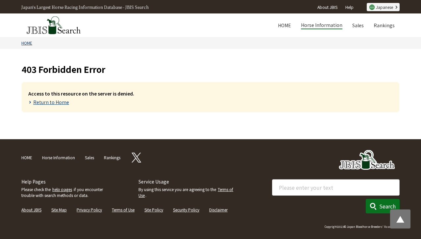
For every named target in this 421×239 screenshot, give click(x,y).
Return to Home (51, 102)
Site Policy (153, 209)
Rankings (384, 25)
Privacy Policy (89, 209)
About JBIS (327, 7)
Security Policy (186, 209)
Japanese (384, 7)
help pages (62, 189)
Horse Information (321, 25)
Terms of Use (123, 209)
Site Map (59, 209)
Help (349, 7)
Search (387, 206)
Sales (358, 25)
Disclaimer (218, 209)
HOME (284, 25)
